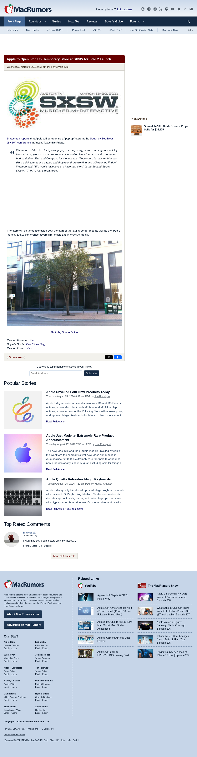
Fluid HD (54, 740)
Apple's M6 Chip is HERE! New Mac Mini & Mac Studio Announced (114, 625)
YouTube (90, 585)
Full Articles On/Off (32, 740)
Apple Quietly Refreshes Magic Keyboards (78, 479)
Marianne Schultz (44, 680)
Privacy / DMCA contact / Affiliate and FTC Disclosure (29, 729)
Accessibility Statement (14, 734)
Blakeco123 (30, 532)
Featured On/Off (12, 740)
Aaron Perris (41, 706)
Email (6, 648)
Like (40, 546)
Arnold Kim (62, 66)
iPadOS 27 (115, 30)
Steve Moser (10, 706)
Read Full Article (55, 421)
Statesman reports (18, 138)
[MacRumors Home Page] (28, 9)
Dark (75, 740)
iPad (32, 340)
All (190, 30)
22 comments (16, 357)
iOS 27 (97, 30)
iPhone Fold (78, 30)
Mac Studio (32, 30)
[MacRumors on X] (160, 9)
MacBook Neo (170, 30)
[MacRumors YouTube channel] (173, 9)
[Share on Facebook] (118, 357)
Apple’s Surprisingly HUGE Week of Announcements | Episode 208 (172, 597)
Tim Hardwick (42, 668)
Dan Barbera (10, 694)
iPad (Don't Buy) (35, 344)
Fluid (46, 740)
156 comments (75, 508)
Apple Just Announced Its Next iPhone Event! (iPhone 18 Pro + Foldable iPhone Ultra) (115, 611)
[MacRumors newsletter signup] (191, 9)
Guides (56, 21)
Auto (63, 740)
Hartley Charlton (103, 483)
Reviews (92, 21)
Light (69, 740)
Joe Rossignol (102, 396)
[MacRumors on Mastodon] (167, 9)
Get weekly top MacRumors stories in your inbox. (64, 366)
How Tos (73, 21)
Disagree (48, 546)
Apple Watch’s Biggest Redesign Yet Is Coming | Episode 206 (171, 625)
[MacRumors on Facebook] (155, 9)
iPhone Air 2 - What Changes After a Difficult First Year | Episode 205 (173, 639)
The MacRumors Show (163, 585)
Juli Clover (9, 655)
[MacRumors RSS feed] (185, 9)
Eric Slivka (40, 642)
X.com (14, 648)
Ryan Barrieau (42, 694)
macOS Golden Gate (141, 30)
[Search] (189, 21)
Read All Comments (64, 556)
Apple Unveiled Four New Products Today (78, 392)
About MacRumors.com (23, 614)
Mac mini (13, 30)
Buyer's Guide (114, 21)
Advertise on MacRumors (24, 624)
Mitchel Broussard (13, 668)
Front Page (14, 21)
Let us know (124, 9)
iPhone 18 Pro (55, 30)
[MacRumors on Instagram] (149, 9)
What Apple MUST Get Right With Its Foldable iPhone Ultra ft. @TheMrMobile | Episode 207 (175, 611)
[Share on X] (109, 357)
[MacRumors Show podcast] (143, 9)
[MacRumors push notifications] (179, 9)
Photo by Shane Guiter (64, 332)
